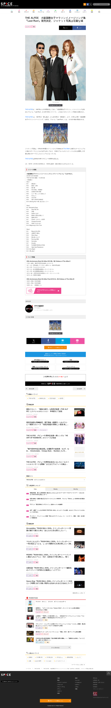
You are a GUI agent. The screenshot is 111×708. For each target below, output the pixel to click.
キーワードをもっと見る (77, 664)
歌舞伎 (30, 657)
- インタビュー (78, 682)
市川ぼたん (60, 657)
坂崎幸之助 (42, 398)
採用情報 (95, 684)
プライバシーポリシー (98, 689)
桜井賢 (61, 398)
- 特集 (76, 689)
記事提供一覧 (96, 680)
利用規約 (95, 686)
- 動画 (76, 678)
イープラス (28, 668)
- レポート (77, 684)
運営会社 (95, 678)
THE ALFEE (29, 109)
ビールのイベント (60, 661)
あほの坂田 (38, 661)
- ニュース (77, 680)
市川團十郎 (39, 657)
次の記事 (79, 389)
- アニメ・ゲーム (61, 686)
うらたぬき (48, 661)
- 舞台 (58, 680)
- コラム (76, 686)
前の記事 (31, 389)
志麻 (30, 661)
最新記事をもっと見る (78, 593)
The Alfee (67, 149)
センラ (79, 657)
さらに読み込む (55, 647)
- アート (59, 689)
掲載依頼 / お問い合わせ (98, 682)
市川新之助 (50, 657)
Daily (35, 489)
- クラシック (60, 684)
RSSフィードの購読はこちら (56, 347)
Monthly (76, 489)
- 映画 (58, 693)
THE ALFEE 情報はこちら (46, 291)
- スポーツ (59, 691)
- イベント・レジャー (62, 682)
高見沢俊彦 (53, 398)
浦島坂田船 (70, 657)
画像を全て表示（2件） (56, 105)
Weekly (55, 489)
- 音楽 (58, 678)
